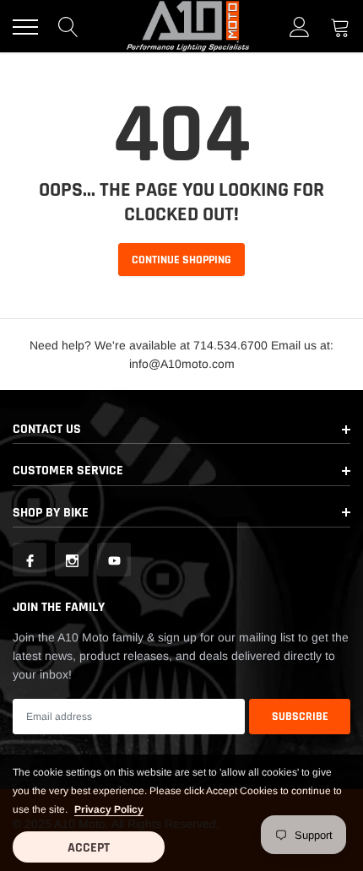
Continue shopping (181, 260)
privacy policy (109, 809)
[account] (300, 27)
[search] (68, 27)
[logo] (188, 26)
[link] (29, 559)
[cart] (340, 27)
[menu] (25, 27)
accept (89, 848)
